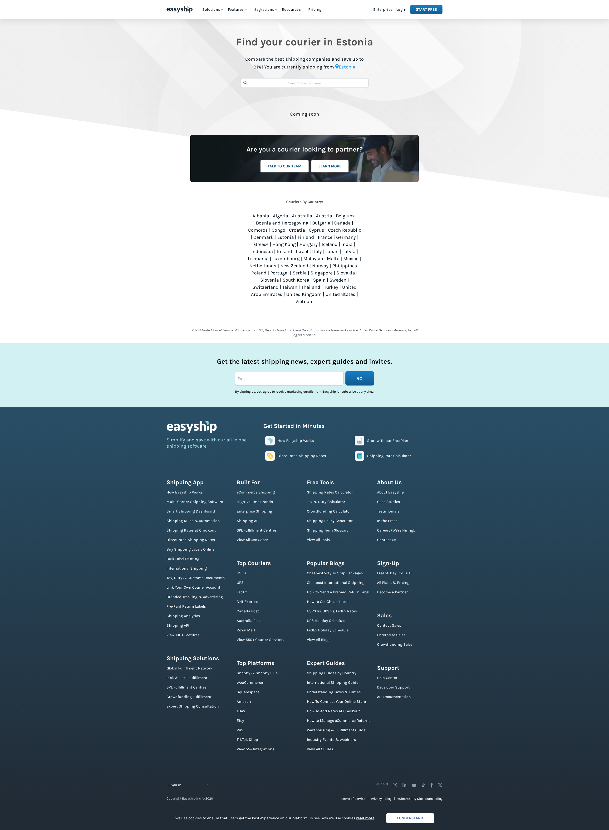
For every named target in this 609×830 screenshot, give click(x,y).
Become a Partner (392, 592)
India (347, 244)
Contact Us (386, 539)
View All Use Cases (252, 539)
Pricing (315, 9)
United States (340, 294)
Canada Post (248, 611)
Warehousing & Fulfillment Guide (336, 730)
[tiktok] (423, 785)
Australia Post (249, 620)
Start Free (426, 9)
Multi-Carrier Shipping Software (195, 501)
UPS (240, 582)
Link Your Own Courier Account (193, 587)
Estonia (285, 237)
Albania (260, 216)
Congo (278, 230)
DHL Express (247, 601)
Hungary (309, 244)
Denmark (263, 237)
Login (401, 9)
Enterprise (383, 9)
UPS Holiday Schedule (326, 620)
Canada (342, 223)
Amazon (244, 701)
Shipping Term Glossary (328, 530)
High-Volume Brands (255, 501)
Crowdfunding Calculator (329, 511)
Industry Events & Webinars (331, 739)
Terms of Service (353, 799)
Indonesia (262, 251)
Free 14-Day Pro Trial (394, 573)
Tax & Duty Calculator (326, 501)
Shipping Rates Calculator (330, 492)
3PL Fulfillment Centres (186, 687)
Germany (346, 237)
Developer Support (393, 687)
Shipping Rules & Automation (193, 520)
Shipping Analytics (183, 616)
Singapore (321, 273)
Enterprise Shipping (254, 511)
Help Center (387, 677)
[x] (440, 785)
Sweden (337, 280)
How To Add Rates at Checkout (333, 711)
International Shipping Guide (332, 682)
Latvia (348, 251)
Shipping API (178, 625)
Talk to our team (284, 166)
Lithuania (258, 258)
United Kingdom (304, 294)
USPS (241, 573)
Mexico (351, 258)
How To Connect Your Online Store (336, 701)
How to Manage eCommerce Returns (338, 720)
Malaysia (313, 258)
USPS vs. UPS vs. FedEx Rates (332, 611)
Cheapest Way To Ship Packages (335, 573)
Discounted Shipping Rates (191, 539)
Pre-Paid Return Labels (186, 606)
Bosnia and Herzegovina (282, 223)
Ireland (284, 251)
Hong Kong (284, 244)
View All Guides (320, 749)
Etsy (240, 720)
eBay (241, 711)
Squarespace (248, 692)
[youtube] (414, 785)
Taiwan (289, 287)
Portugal (279, 273)
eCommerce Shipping (256, 492)
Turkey (331, 287)
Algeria (280, 216)
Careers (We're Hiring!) (396, 530)
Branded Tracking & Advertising (195, 597)
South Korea (296, 280)
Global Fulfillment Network (189, 668)
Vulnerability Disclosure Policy (419, 799)
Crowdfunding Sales (395, 644)
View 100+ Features (183, 635)
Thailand (310, 287)
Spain (319, 280)
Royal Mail (246, 630)
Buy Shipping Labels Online (190, 549)
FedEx (242, 592)
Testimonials (388, 511)
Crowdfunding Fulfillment (189, 696)
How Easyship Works (185, 492)
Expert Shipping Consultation (193, 706)
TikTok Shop (247, 739)
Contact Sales (389, 625)
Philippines (344, 266)
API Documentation (394, 696)
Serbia (300, 273)
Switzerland (265, 287)
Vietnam (304, 301)
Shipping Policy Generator (330, 520)
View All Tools (318, 539)
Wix (240, 730)
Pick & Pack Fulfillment (187, 677)
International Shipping (187, 568)
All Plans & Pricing (393, 582)
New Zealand (294, 266)
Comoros (258, 230)
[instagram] (395, 785)
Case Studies (388, 501)
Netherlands (262, 266)
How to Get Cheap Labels (328, 601)
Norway (320, 266)
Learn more (330, 166)
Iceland (330, 244)
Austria (324, 216)
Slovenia (269, 280)
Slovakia (345, 273)
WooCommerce (250, 682)
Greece (261, 244)
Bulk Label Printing (183, 559)
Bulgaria (321, 223)
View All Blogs (318, 639)
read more (365, 818)
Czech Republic (344, 230)
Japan (332, 251)
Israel (302, 251)
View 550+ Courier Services (260, 639)
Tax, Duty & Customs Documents (196, 578)
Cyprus (316, 230)
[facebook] (432, 785)
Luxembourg (286, 258)
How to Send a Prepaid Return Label (338, 592)
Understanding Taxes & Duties (334, 692)
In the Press (387, 520)
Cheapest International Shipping (335, 582)
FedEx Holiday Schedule (328, 630)
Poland (258, 273)
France (325, 237)
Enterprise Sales (391, 635)
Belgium (345, 216)
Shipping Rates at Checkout (191, 530)
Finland (306, 237)
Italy (317, 251)
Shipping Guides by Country (331, 673)
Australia (302, 216)
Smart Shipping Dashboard (191, 511)
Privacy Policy (381, 799)
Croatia (297, 230)
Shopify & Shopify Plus (257, 673)
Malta (333, 258)
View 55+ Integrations (255, 749)
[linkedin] (404, 785)
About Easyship (390, 492)
